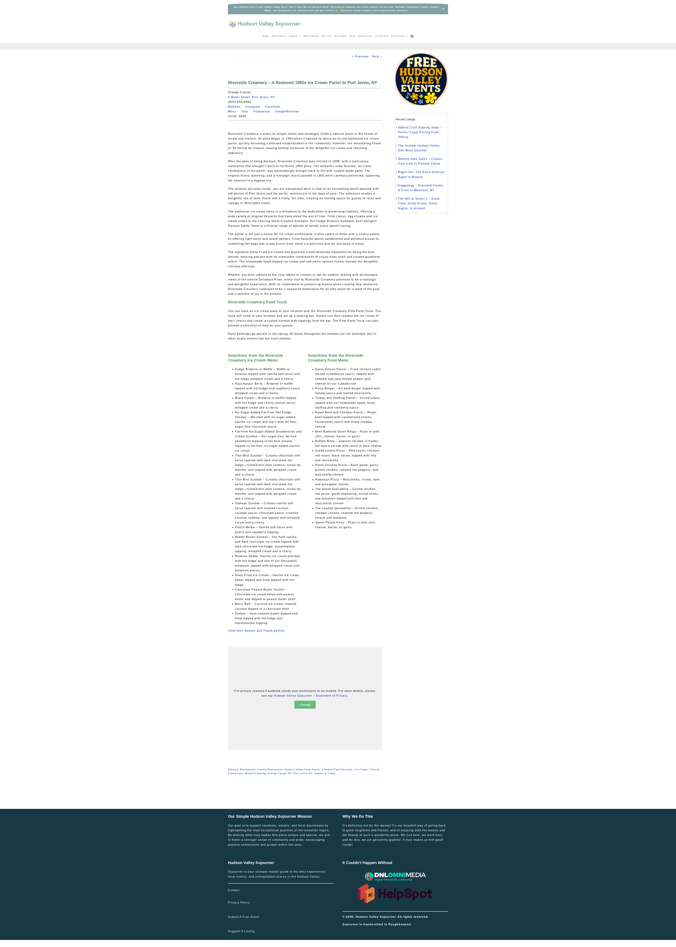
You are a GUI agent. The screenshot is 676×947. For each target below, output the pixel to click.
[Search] (412, 36)
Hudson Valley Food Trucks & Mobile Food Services (319, 769)
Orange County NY (279, 773)
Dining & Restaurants (242, 769)
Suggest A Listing (241, 931)
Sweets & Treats (325, 773)
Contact (234, 890)
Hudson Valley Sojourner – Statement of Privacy (311, 695)
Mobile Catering (255, 773)
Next (375, 56)
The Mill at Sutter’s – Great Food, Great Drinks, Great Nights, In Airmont (419, 203)
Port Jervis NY (302, 773)
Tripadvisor (263, 111)
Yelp (246, 111)
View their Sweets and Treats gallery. (256, 630)
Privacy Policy (239, 902)
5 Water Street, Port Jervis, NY (251, 97)
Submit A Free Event (243, 916)
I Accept (305, 704)
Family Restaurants (270, 769)
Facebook (274, 106)
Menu (234, 111)
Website (236, 106)
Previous (362, 56)
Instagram (254, 106)
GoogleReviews (289, 111)
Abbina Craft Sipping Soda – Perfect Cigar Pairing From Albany (420, 132)
